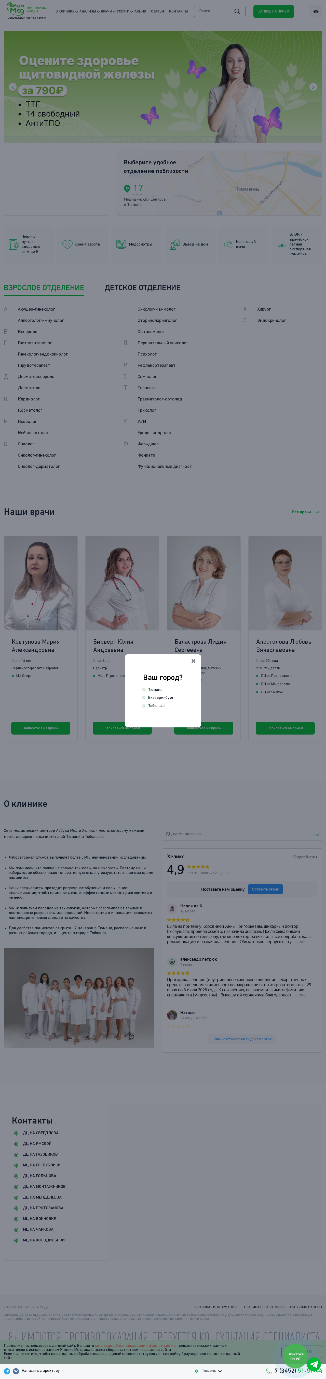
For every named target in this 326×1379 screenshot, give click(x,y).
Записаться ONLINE (295, 1356)
